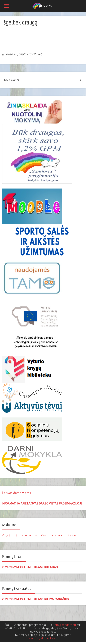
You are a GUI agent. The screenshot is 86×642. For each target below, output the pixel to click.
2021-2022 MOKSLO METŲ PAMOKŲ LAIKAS (30, 567)
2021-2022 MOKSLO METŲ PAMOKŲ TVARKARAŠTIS (35, 599)
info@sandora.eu (65, 624)
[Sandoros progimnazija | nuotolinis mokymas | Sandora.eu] (43, 5)
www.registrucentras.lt (43, 638)
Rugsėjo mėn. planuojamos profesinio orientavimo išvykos (39, 535)
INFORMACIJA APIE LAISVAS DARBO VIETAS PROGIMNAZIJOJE (42, 503)
